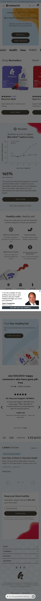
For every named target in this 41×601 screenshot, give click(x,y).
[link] (32, 298)
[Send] (33, 596)
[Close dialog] (39, 291)
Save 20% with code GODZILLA (20, 307)
